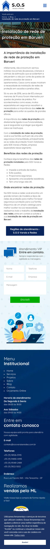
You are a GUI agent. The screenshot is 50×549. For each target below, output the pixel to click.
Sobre (10, 380)
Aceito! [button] (25, 542)
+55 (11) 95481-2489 (13, 462)
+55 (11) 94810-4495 (13, 459)
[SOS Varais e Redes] (13, 5)
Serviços (11, 374)
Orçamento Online (16, 390)
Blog (9, 384)
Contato (11, 387)
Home (10, 370)
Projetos (11, 377)
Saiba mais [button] (19, 535)
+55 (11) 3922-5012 (12, 466)
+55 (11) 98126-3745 (13, 455)
